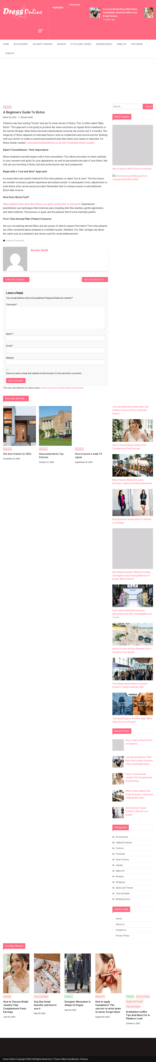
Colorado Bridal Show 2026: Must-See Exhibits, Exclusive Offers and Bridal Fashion (116, 12)
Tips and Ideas (123, 893)
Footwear (137, 44)
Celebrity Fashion (42, 44)
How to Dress (122, 859)
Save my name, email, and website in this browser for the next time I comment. (44, 373)
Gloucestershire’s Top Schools (51, 455)
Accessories (21, 44)
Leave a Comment (15, 240)
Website (10, 358)
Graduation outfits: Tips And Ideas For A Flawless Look (138, 1015)
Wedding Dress (104, 44)
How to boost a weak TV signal (88, 455)
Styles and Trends (80, 44)
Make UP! (121, 44)
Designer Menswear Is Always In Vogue (78, 1003)
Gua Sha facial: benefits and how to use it (45, 1005)
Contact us (121, 930)
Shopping (120, 882)
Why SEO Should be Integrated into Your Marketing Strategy (18, 279)
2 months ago (105, 19)
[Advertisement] (78, 80)
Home (6, 44)
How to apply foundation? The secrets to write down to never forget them (108, 1006)
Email (9, 346)
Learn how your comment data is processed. (62, 388)
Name (9, 334)
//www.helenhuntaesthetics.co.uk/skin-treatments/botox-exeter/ (60, 142)
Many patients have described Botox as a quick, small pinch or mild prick (41, 204)
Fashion (61, 44)
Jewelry (9, 53)
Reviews (7, 107)
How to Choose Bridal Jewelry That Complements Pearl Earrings (15, 1006)
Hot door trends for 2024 (17, 453)
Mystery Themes (79, 1059)
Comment (11, 304)
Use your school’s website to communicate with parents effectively (96, 279)
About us (120, 924)
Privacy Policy (122, 935)
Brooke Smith (27, 117)
